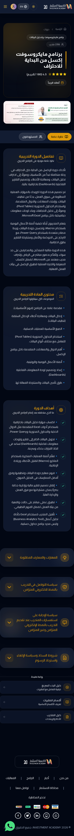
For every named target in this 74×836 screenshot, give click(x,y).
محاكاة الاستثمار (48, 788)
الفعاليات (11, 778)
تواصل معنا (22, 788)
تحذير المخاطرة (37, 797)
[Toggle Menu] (5, 6)
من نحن (63, 778)
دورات (46, 29)
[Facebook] (18, 816)
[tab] (59, 137)
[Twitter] (27, 816)
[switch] (33, 6)
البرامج (30, 778)
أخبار (46, 778)
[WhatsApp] (56, 816)
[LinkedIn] (37, 816)
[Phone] (46, 816)
